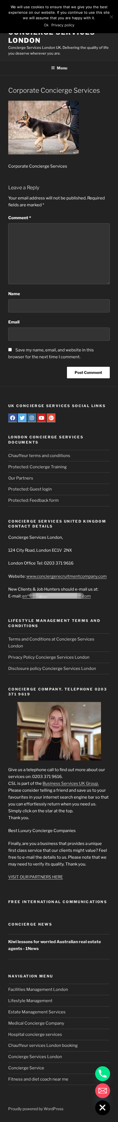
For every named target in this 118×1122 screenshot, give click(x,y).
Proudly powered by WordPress (35, 1108)
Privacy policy (62, 25)
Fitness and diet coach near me (38, 1079)
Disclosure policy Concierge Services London (52, 668)
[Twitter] (22, 417)
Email (13, 322)
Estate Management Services (37, 1012)
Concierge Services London (35, 1056)
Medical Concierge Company (36, 1023)
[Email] (102, 1090)
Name (14, 293)
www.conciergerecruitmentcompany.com (66, 576)
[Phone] (102, 1073)
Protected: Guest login (30, 489)
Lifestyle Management (30, 1000)
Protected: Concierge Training (37, 466)
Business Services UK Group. (71, 783)
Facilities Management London (38, 989)
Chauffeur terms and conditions (39, 455)
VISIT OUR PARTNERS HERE (35, 877)
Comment (19, 217)
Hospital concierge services (35, 1034)
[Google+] (51, 417)
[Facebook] (12, 417)
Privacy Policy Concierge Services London (48, 657)
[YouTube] (41, 417)
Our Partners (20, 478)
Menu (62, 68)
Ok (46, 25)
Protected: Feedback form (33, 500)
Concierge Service (26, 1067)
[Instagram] (31, 417)
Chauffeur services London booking (43, 1045)
